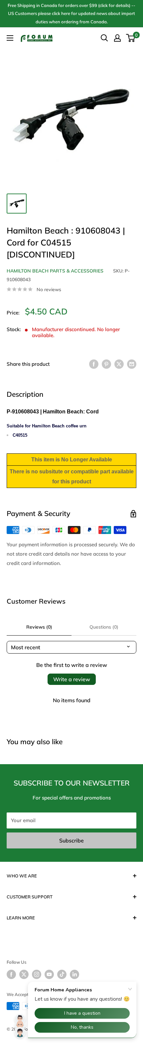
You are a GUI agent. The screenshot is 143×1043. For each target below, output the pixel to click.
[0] (131, 38)
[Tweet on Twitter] (119, 364)
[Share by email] (131, 364)
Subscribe (71, 840)
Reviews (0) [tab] (39, 627)
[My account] (117, 38)
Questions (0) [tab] (103, 627)
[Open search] (104, 38)
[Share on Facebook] (93, 364)
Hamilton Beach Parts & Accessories (55, 271)
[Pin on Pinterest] (106, 364)
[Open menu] (10, 38)
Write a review (71, 679)
